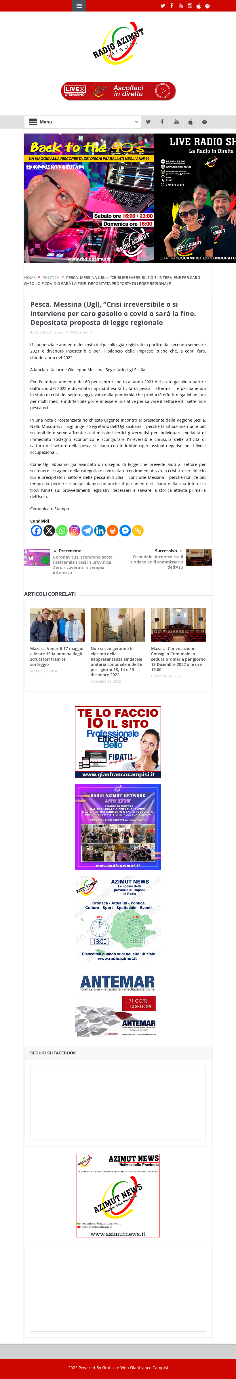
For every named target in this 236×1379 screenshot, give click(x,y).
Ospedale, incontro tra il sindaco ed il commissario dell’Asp (156, 562)
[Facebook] (36, 530)
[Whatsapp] (62, 530)
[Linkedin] (100, 530)
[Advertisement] (118, 1291)
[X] (49, 530)
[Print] (112, 530)
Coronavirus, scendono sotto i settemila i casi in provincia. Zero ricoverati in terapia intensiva (83, 565)
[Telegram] (87, 530)
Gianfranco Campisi (149, 1367)
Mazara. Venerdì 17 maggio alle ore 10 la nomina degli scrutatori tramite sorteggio (56, 656)
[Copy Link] (138, 530)
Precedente (70, 550)
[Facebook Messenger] (125, 530)
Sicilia (87, 332)
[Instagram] (74, 530)
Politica (75, 332)
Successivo (166, 550)
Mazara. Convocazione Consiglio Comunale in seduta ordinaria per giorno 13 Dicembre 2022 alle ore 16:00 (178, 659)
